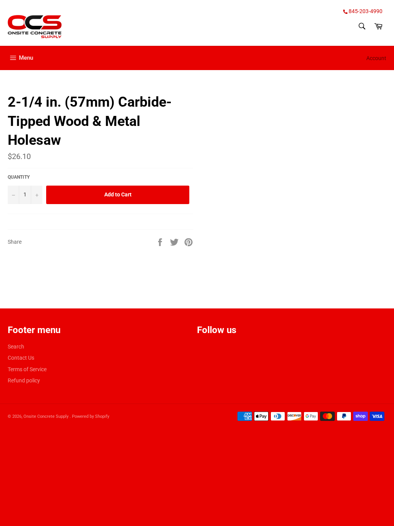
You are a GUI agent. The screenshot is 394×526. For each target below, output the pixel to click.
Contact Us (21, 358)
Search (16, 346)
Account (376, 58)
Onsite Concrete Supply (46, 416)
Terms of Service (27, 369)
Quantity (19, 177)
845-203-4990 (364, 11)
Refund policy (24, 380)
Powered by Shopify (90, 416)
